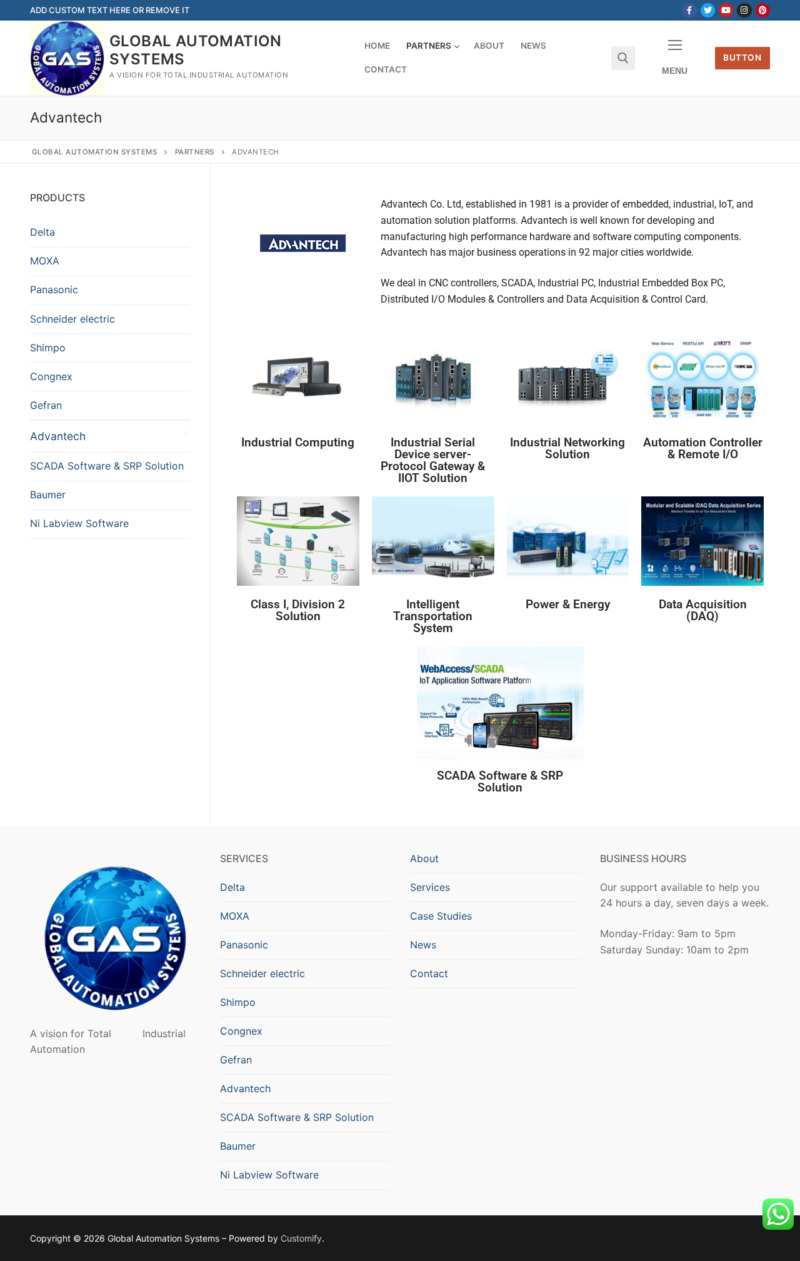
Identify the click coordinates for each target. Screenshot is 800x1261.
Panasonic (54, 289)
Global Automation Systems (195, 50)
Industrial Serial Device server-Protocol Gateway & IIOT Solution (433, 460)
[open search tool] (623, 58)
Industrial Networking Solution (567, 448)
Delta (42, 232)
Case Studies (441, 916)
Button (742, 58)
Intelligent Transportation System (432, 616)
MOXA (44, 260)
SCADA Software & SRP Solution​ (500, 781)
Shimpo (48, 347)
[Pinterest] (763, 10)
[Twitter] (708, 10)
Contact (429, 973)
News (423, 944)
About (424, 858)
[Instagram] (744, 10)
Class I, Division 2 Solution (298, 610)
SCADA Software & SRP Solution (107, 466)
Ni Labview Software (79, 523)
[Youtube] (726, 10)
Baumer (48, 494)
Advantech (58, 436)
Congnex (51, 376)
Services (430, 887)
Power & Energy (568, 604)
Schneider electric (72, 319)
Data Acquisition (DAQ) (703, 610)
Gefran (46, 405)
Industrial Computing (297, 442)
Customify (301, 1238)
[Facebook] (689, 10)
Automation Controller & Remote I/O (702, 448)
